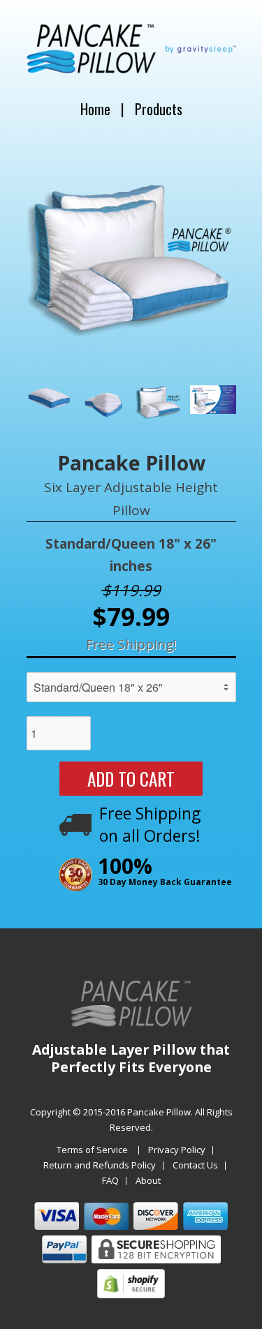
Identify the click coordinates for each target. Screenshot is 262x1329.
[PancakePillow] (131, 67)
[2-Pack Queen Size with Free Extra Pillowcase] (131, 260)
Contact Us (195, 1165)
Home (95, 108)
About (148, 1181)
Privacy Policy (176, 1150)
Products (158, 108)
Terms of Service (92, 1150)
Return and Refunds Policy (99, 1165)
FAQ (110, 1181)
